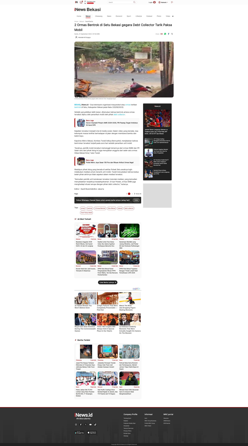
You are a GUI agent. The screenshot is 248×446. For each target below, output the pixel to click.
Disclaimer (126, 426)
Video (168, 16)
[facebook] (168, 33)
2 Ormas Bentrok (100, 208)
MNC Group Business (150, 420)
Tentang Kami (127, 418)
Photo (159, 16)
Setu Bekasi (111, 208)
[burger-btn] (172, 2)
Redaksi (126, 420)
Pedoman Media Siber (130, 423)
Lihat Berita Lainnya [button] (107, 282)
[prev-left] (126, 193)
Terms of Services (128, 428)
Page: (76, 194)
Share (157, 34)
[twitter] (172, 33)
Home (79, 16)
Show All (138, 194)
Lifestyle (139, 16)
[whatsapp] (165, 33)
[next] (134, 193)
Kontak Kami (127, 433)
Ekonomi (119, 16)
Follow (136, 200)
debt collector (119, 114)
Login (150, 2)
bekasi (120, 208)
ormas (127, 105)
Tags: (76, 208)
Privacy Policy (127, 431)
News (109, 16)
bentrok (77, 107)
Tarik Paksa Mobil (86, 212)
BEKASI (77, 105)
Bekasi (88, 16)
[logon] (76, 2)
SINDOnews (167, 420)
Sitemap (126, 436)
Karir (146, 418)
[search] (134, 2)
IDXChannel (167, 423)
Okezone (166, 418)
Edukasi (149, 16)
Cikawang (98, 16)
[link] (161, 33)
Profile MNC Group (150, 423)
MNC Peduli (148, 426)
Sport (129, 16)
